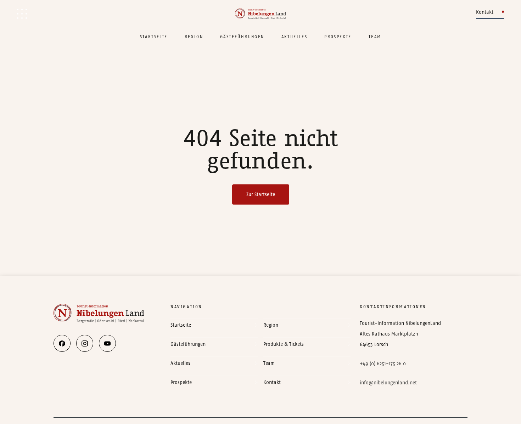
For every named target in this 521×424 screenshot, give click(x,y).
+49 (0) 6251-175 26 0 (383, 364)
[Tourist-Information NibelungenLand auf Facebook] (62, 343)
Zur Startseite (260, 194)
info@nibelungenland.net (388, 383)
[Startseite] (260, 13)
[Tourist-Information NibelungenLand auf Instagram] (84, 343)
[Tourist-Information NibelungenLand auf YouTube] (107, 343)
